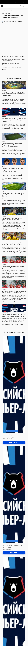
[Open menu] (2, 6)
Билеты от (13, 442)
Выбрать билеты (14, 552)
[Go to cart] (25, 6)
